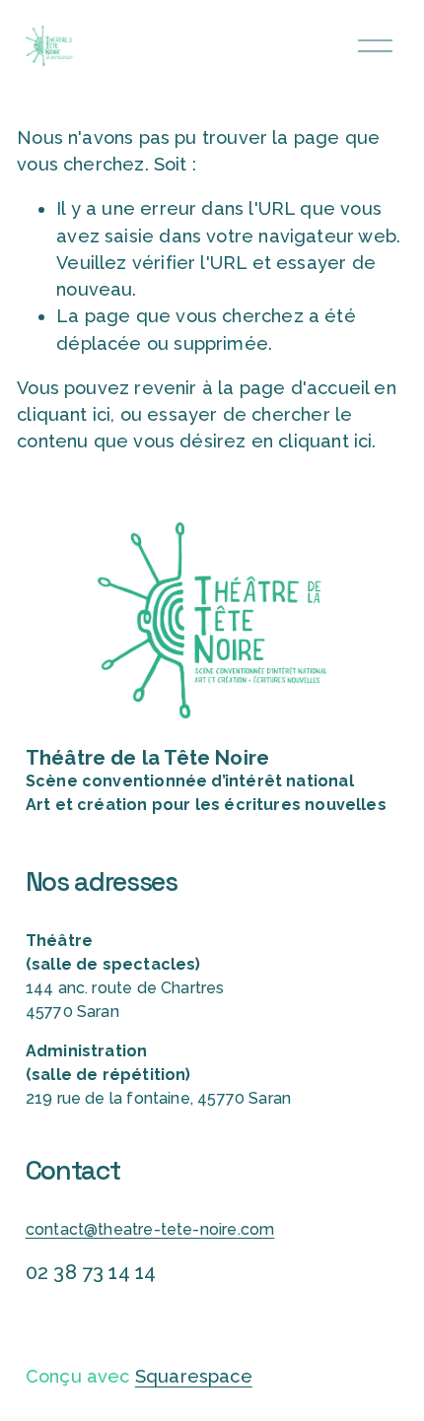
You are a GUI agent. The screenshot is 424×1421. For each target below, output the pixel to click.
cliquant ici (63, 414)
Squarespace (193, 1376)
